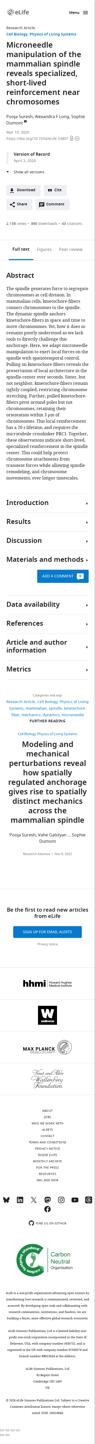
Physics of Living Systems (53, 35)
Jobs (47, 1117)
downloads (44, 223)
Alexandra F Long (52, 117)
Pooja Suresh (19, 117)
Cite (57, 190)
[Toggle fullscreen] (13, 1430)
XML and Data (48, 1180)
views (16, 223)
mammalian (36, 708)
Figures (44, 249)
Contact (48, 1136)
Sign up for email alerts (47, 932)
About (47, 1111)
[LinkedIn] (20, 1202)
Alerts (47, 1130)
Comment (57, 205)
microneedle (73, 715)
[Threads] (88, 1202)
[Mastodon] (47, 1202)
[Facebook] (47, 1211)
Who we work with (48, 1123)
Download (26, 190)
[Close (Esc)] (2, 1430)
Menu (74, 13)
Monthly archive (47, 1161)
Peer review (71, 249)
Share (22, 204)
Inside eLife (47, 1155)
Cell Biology (16, 35)
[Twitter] (33, 1202)
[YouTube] (75, 1202)
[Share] (7, 1430)
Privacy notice (47, 944)
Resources (47, 1174)
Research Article (20, 28)
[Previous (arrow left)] (2, 1435)
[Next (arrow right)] (7, 1435)
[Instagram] (61, 1202)
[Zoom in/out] (18, 1430)
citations (72, 223)
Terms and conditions (47, 1142)
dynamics (51, 715)
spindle (55, 708)
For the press (47, 1167)
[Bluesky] (6, 1202)
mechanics (31, 715)
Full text (21, 249)
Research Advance (36, 854)
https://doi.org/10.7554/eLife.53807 (37, 139)
